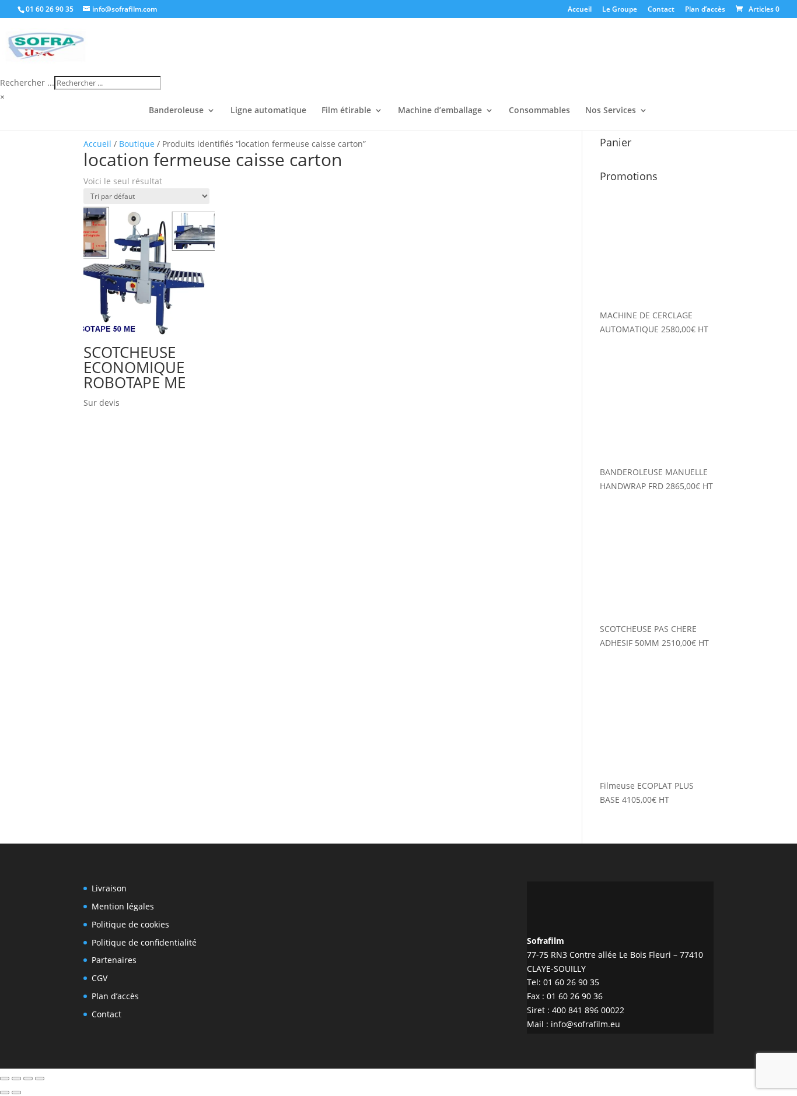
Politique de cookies (130, 924)
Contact (661, 10)
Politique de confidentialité (144, 942)
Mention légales (123, 906)
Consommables (539, 110)
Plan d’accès (705, 10)
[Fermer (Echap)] (39, 1078)
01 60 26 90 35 (50, 9)
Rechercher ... (27, 82)
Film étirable (346, 110)
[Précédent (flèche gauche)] (4, 1092)
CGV (99, 977)
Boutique (137, 143)
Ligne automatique (268, 110)
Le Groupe (619, 10)
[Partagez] (28, 1078)
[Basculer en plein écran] (16, 1078)
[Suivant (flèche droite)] (16, 1092)
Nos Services (610, 110)
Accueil (580, 10)
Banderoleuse (176, 110)
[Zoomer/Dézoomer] (4, 1078)
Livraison (109, 888)
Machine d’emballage (440, 110)
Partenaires (114, 959)
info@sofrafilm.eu (585, 1024)
